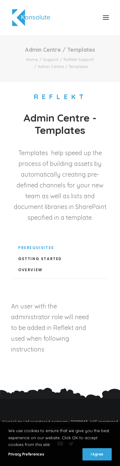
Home (32, 59)
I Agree (97, 454)
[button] (106, 17)
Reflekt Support (79, 59)
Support (50, 59)
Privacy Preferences (26, 454)
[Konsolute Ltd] (31, 17)
